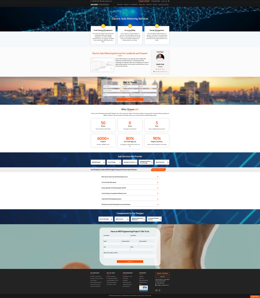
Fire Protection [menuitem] (127, 282)
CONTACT (162, 276)
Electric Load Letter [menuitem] (95, 276)
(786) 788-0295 (95, 1)
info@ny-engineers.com (106, 1)
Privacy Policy (140, 295)
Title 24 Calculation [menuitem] (95, 284)
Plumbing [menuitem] (125, 280)
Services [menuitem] (119, 4)
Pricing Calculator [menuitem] (155, 1)
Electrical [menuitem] (125, 278)
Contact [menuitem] (155, 4)
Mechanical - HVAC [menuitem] (127, 276)
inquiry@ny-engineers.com (161, 71)
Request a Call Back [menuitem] (144, 1)
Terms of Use (148, 295)
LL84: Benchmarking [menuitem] (112, 282)
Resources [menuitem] (142, 4)
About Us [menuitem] (149, 4)
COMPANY (142, 273)
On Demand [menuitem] (133, 4)
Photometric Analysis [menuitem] (96, 282)
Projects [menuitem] (126, 4)
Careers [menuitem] (141, 276)
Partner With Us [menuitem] (143, 282)
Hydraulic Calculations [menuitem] (96, 278)
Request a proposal (158, 169)
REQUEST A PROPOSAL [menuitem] (164, 4)
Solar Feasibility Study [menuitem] (112, 280)
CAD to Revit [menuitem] (93, 280)
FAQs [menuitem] (140, 284)
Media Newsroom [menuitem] (143, 280)
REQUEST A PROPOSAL (162, 273)
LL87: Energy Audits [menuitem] (111, 284)
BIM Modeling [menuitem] (126, 286)
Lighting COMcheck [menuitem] (95, 286)
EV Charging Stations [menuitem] (112, 278)
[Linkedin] (156, 290)
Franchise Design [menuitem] (127, 284)
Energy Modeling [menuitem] (111, 276)
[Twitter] (159, 290)
